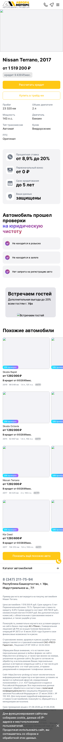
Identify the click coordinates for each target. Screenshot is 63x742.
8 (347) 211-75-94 (18, 579)
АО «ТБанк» (34, 626)
